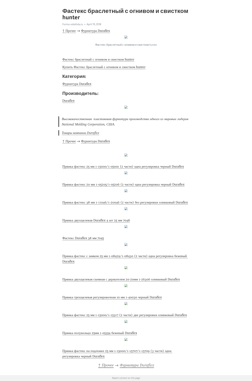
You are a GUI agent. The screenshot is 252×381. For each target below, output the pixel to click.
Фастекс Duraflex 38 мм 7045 (83, 238)
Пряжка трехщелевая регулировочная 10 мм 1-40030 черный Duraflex (112, 297)
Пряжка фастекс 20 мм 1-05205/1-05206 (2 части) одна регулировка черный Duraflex (123, 184)
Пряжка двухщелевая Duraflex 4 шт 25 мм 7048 (96, 220)
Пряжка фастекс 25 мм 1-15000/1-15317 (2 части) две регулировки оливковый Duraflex (124, 315)
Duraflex (68, 101)
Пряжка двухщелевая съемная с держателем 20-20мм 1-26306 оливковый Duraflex (121, 279)
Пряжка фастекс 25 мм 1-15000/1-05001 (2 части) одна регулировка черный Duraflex (123, 166)
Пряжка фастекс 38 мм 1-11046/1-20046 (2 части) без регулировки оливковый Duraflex (125, 202)
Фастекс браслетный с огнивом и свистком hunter (98, 59)
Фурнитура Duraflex (95, 31)
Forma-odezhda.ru (72, 24)
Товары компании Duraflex (80, 133)
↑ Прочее (69, 31)
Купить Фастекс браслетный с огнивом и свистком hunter (104, 67)
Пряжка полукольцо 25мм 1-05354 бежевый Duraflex (99, 333)
